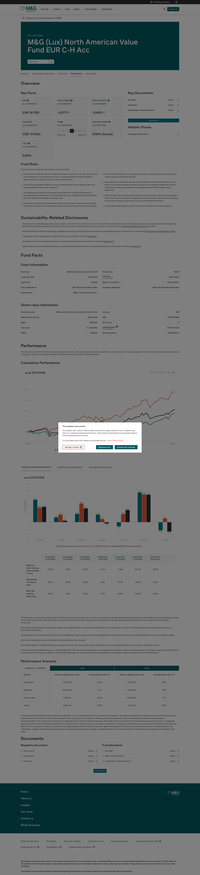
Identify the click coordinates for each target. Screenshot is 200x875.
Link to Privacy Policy (115, 440)
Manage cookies (72, 447)
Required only (104, 447)
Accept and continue (126, 447)
